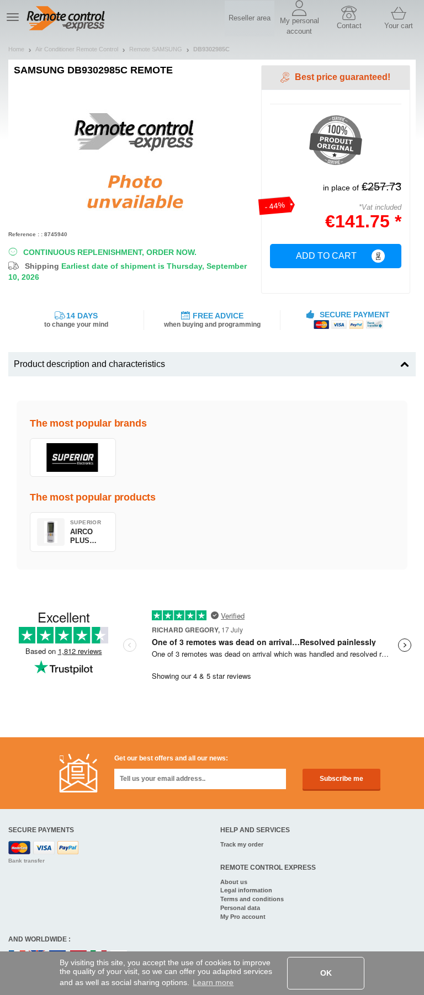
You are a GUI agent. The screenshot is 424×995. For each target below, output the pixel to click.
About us (233, 882)
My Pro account (243, 916)
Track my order (241, 844)
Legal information (246, 890)
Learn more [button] (213, 982)
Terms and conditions (252, 899)
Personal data (240, 907)
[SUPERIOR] (73, 457)
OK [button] (326, 973)
